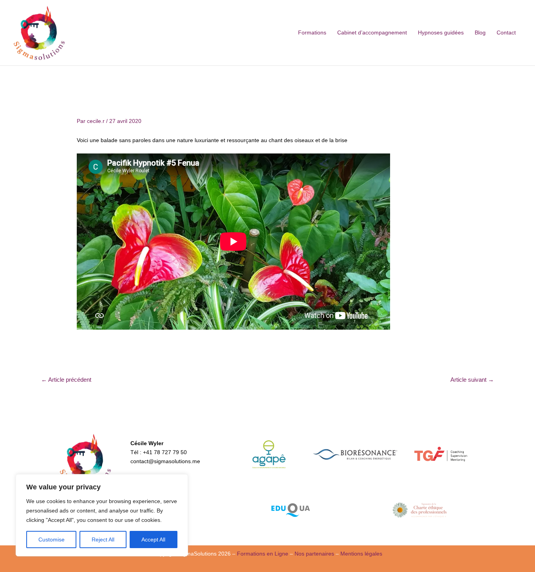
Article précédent (66, 379)
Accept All (153, 539)
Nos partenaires (314, 553)
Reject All (103, 539)
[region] (102, 515)
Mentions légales (361, 553)
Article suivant (472, 379)
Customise (51, 539)
